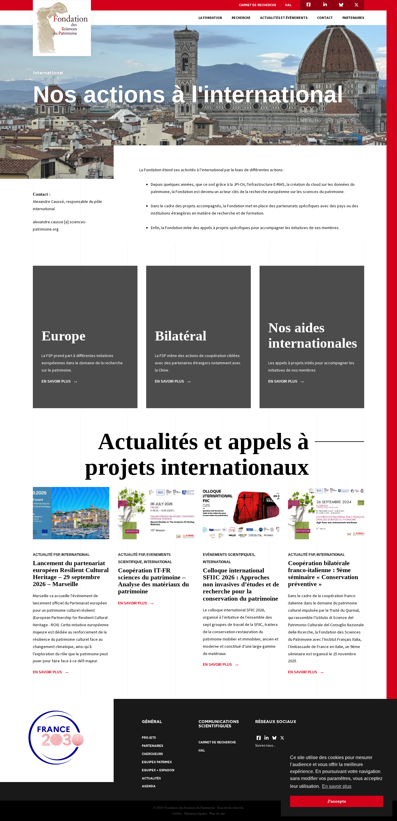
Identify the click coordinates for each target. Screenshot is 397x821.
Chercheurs (152, 754)
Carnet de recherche (257, 5)
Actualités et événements (283, 17)
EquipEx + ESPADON (158, 770)
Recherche (241, 17)
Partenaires (353, 17)
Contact (325, 17)
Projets (149, 737)
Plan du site (217, 813)
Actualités (151, 778)
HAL (288, 5)
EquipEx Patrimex (157, 762)
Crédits (176, 813)
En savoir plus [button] (336, 786)
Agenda (148, 786)
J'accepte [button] (336, 801)
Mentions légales (195, 813)
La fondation (210, 17)
